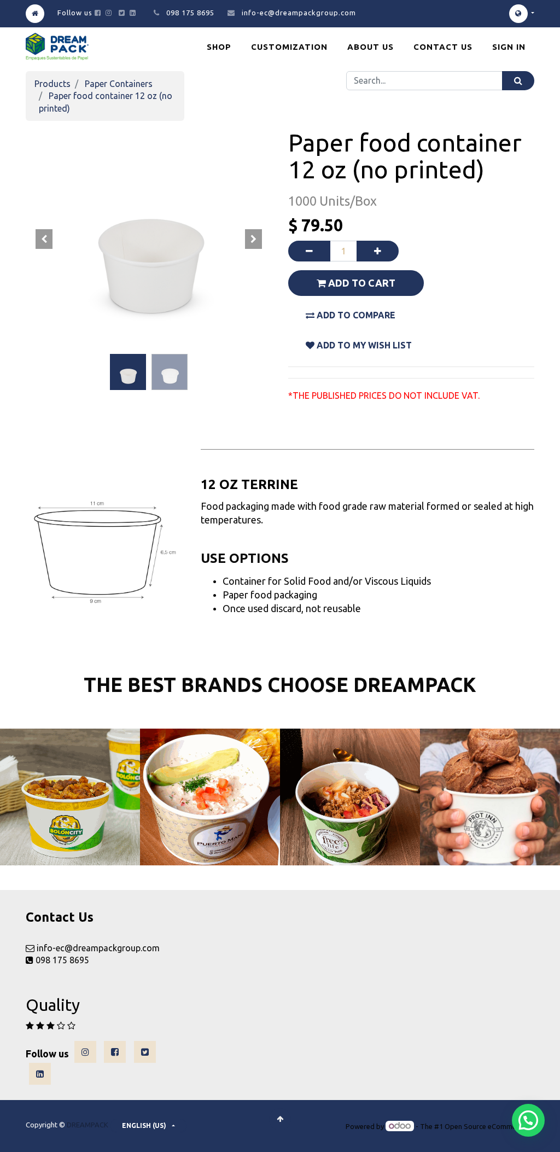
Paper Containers (119, 84)
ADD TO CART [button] (360, 282)
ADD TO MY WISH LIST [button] (363, 345)
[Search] (518, 80)
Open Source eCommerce (485, 1126)
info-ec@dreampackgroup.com (299, 12)
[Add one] (378, 251)
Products (52, 84)
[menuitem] (219, 46)
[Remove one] (309, 251)
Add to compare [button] (354, 315)
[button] (44, 239)
